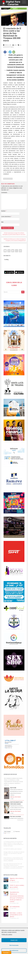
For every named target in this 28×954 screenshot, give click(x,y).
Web (2, 222)
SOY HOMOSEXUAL (15, 906)
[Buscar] (22, 292)
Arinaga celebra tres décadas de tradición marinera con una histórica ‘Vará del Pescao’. (14, 853)
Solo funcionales (14, 945)
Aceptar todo (14, 940)
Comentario (4, 192)
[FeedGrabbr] (14, 820)
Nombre (3, 211)
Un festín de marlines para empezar (13, 849)
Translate (8, 833)
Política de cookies (7, 934)
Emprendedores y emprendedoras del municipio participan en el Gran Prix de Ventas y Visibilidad (13, 859)
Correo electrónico (6, 216)
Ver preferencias (14, 950)
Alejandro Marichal (8, 178)
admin (15, 45)
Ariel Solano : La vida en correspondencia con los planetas (16, 914)
